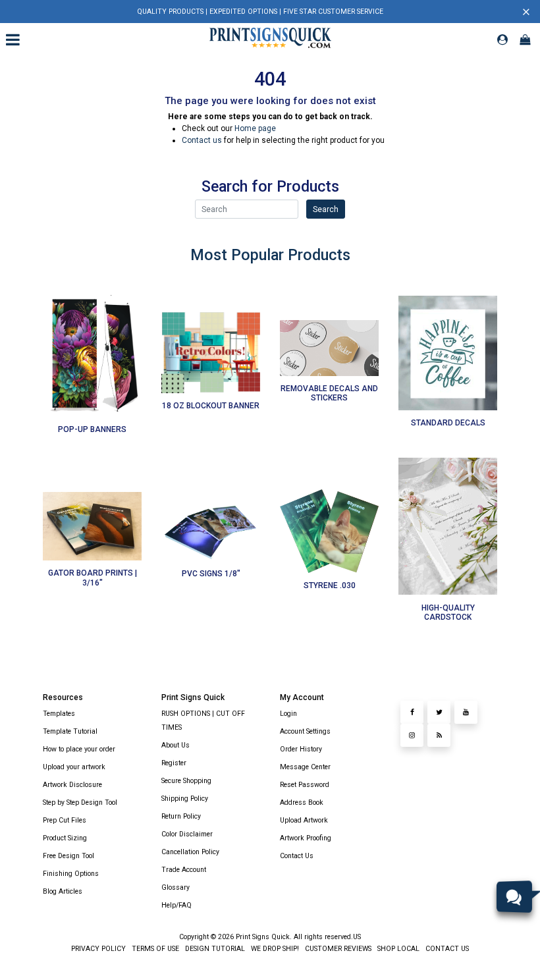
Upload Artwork (304, 820)
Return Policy (181, 816)
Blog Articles (62, 891)
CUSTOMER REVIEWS (337, 948)
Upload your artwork (74, 767)
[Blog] (438, 735)
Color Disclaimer (187, 834)
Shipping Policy (184, 798)
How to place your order (79, 749)
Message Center (305, 767)
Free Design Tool (68, 856)
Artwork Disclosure (72, 784)
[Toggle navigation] (15, 39)
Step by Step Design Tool (80, 802)
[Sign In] (502, 39)
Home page (255, 128)
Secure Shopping (186, 780)
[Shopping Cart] (525, 39)
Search (325, 209)
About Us (175, 745)
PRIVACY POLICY (98, 948)
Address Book (301, 802)
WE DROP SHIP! (274, 948)
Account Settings (305, 731)
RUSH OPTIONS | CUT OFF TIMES (203, 720)
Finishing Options (71, 873)
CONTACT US (446, 948)
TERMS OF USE (154, 948)
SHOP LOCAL (397, 948)
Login (288, 713)
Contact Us (296, 856)
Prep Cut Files (64, 820)
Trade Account (183, 869)
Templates (59, 713)
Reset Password (304, 784)
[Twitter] (438, 712)
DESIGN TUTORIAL (214, 948)
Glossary (175, 887)
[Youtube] (465, 712)
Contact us (202, 140)
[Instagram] (411, 735)
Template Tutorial (70, 731)
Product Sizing (65, 838)
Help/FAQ (176, 905)
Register (173, 763)
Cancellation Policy (190, 852)
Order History (301, 749)
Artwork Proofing (305, 838)
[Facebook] (411, 712)
